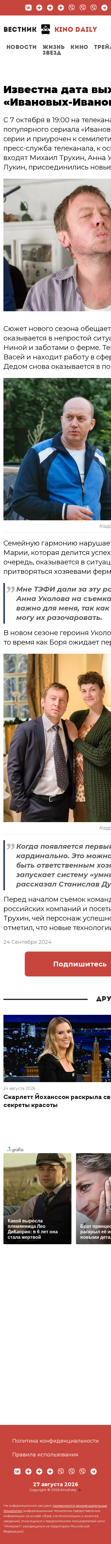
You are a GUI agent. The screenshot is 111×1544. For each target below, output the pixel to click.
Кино (79, 47)
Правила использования (45, 1455)
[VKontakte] (28, 8)
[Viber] (72, 8)
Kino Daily (50, 30)
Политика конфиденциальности (55, 1441)
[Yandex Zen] (39, 8)
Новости (21, 47)
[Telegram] (104, 8)
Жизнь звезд (53, 50)
